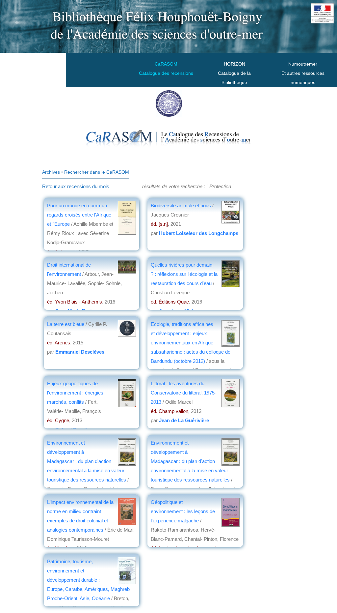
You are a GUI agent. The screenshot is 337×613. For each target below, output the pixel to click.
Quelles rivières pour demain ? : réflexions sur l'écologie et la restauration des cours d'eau (184, 274)
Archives (51, 172)
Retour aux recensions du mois (75, 186)
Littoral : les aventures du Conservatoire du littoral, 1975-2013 (183, 393)
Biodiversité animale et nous (181, 205)
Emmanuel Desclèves (79, 352)
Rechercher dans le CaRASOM (96, 172)
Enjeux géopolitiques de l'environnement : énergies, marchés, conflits (76, 393)
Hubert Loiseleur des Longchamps (198, 233)
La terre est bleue (66, 324)
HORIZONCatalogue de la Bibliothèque (234, 73)
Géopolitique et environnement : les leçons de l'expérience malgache (183, 511)
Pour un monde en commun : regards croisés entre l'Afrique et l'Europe (79, 215)
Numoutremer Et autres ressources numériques (302, 73)
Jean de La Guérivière (184, 420)
